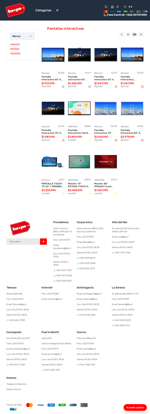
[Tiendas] (112, 7)
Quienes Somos (13, 389)
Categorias (43, 10)
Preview (54, 65)
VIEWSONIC (15, 53)
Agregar (54, 62)
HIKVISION (14, 49)
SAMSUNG (15, 44)
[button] (106, 6)
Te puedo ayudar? (135, 407)
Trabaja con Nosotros (16, 384)
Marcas (16, 36)
